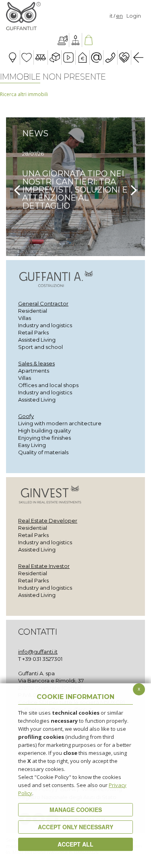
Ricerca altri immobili (24, 94)
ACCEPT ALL (75, 844)
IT (111, 16)
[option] (75, 186)
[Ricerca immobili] (88, 40)
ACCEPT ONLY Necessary (75, 827)
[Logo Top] (23, 16)
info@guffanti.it (38, 651)
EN (119, 16)
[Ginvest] (75, 40)
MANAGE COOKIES (76, 810)
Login (133, 15)
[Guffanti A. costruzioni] (62, 40)
